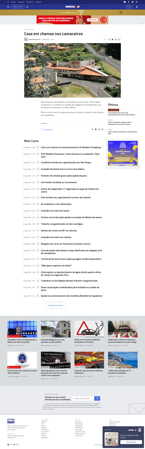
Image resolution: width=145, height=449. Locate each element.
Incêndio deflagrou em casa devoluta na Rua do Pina (52, 340)
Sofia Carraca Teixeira (13, 376)
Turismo (13, 2)
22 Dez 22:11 (25, 376)
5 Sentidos (44, 430)
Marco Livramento (46, 345)
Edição (18, 7)
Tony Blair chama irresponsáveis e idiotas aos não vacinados (22, 340)
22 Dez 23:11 (20, 345)
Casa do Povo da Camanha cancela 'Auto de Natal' (22, 371)
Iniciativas (38, 2)
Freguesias (21, 2)
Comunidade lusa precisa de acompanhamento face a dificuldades (121, 114)
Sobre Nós (112, 424)
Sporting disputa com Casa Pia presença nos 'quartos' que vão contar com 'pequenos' (54, 373)
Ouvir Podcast (131, 442)
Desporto (44, 428)
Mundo (43, 426)
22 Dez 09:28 (53, 379)
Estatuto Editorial (114, 422)
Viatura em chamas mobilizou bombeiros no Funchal (87, 340)
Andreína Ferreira (79, 376)
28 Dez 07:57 (56, 345)
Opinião (43, 434)
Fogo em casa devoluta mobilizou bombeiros (88, 371)
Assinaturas (79, 424)
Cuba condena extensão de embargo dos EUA (122, 133)
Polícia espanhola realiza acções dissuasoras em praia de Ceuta (119, 123)
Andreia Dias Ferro (79, 345)
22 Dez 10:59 (89, 376)
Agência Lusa (11, 345)
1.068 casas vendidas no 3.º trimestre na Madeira (120, 371)
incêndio (44, 123)
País (42, 424)
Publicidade (78, 426)
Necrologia (78, 430)
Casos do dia (45, 432)
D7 (8, 2)
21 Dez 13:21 (124, 345)
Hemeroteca (79, 436)
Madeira (43, 422)
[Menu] (8, 7)
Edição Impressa (80, 434)
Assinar (129, 7)
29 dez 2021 (48, 39)
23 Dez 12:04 (120, 376)
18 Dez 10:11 (90, 345)
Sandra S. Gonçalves (113, 345)
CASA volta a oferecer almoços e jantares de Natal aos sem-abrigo (122, 340)
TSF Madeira (29, 2)
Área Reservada (80, 432)
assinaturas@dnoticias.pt (15, 436)
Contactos (112, 426)
